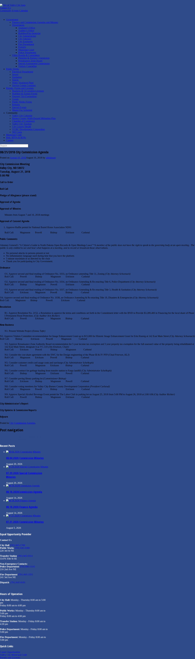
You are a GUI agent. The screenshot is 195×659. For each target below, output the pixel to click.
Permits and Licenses (10, 657)
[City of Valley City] (12, 5)
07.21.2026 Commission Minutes (25, 522)
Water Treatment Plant (23, 82)
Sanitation (17, 77)
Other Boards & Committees (26, 55)
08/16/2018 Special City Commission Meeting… (25, 436)
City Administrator (27, 36)
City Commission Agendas (22, 423)
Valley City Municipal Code (13, 655)
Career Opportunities (10, 652)
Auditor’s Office (26, 30)
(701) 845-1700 (17, 545)
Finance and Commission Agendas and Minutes (35, 22)
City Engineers (25, 41)
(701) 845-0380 (22, 548)
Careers (9, 140)
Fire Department (26, 44)
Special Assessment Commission (34, 63)
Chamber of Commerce (23, 121)
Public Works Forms (22, 102)
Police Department (27, 52)
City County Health (21, 126)
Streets (15, 80)
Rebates (16, 104)
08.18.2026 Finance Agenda (21, 507)
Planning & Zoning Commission (34, 58)
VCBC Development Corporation (28, 129)
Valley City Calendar (22, 115)
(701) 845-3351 (25, 574)
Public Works (12, 69)
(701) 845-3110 (27, 566)
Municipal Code (14, 135)
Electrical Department (22, 71)
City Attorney (24, 38)
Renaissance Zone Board (30, 60)
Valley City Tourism (22, 124)
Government (12, 19)
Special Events (19, 107)
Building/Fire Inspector (29, 33)
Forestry (22, 47)
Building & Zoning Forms (24, 93)
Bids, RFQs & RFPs (16, 137)
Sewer (15, 74)
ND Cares (17, 132)
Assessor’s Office (26, 28)
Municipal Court (26, 49)
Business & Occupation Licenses (28, 91)
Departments (18, 25)
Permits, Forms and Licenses (20, 88)
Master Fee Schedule (22, 110)
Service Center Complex (24, 85)
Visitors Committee (27, 66)
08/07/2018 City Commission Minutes (20, 439)
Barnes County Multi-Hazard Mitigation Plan (34, 118)
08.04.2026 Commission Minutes (25, 458)
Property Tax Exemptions (24, 96)
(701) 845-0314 (25, 556)
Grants (15, 99)
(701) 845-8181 (17, 582)
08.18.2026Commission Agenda (24, 492)
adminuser (51, 157)
